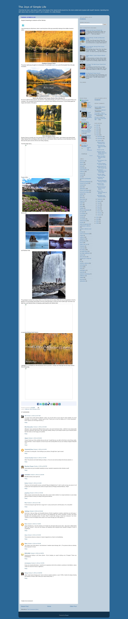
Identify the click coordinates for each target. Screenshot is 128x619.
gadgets (82, 194)
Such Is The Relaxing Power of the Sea (102, 192)
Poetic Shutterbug (86, 135)
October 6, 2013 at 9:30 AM (34, 543)
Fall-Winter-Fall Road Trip (100, 178)
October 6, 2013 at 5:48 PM (37, 553)
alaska (81, 162)
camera (81, 173)
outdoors (82, 237)
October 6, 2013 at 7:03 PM (37, 563)
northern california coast (85, 228)
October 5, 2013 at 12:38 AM (37, 474)
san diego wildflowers (85, 253)
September (100, 199)
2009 (97, 223)
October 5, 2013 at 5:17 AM (33, 502)
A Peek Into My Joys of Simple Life (94, 30)
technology (82, 265)
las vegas (82, 211)
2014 (97, 133)
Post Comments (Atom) (32, 609)
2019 (97, 125)
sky (80, 261)
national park (83, 220)
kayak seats (55, 65)
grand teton (82, 199)
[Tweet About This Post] (23, 26)
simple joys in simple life (85, 258)
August (99, 201)
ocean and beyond (84, 233)
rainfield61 (27, 474)
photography (83, 240)
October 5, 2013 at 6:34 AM (36, 511)
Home (49, 606)
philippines (82, 239)
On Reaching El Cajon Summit (93, 73)
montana (82, 215)
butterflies (82, 167)
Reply (26, 422)
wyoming (82, 279)
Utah (81, 268)
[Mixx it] (57, 405)
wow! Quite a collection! (100, 110)
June (98, 205)
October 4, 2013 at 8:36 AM (35, 438)
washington (82, 270)
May (98, 207)
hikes (81, 204)
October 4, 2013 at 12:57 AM (33, 415)
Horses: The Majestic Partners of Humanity (89, 105)
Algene (26, 438)
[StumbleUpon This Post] (43, 405)
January (99, 214)
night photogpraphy (84, 224)
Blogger (67, 615)
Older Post (73, 606)
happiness (82, 201)
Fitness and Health (84, 190)
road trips (82, 247)
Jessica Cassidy (29, 457)
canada (81, 175)
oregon (81, 235)
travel (38, 409)
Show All (90, 155)
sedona (81, 255)
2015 (97, 131)
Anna (26, 535)
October (99, 140)
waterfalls (82, 272)
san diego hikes (83, 251)
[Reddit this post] (51, 405)
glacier (81, 197)
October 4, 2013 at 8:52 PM (40, 466)
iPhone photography (84, 210)
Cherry (26, 573)
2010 (97, 221)
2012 (97, 217)
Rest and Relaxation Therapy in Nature (102, 181)
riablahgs (27, 511)
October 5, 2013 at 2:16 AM (34, 483)
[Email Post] (38, 407)
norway (81, 231)
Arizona (81, 164)
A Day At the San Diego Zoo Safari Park (101, 146)
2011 (97, 219)
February (99, 212)
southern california (84, 263)
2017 (97, 127)
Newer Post (24, 606)
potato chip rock (83, 244)
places (81, 242)
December (100, 136)
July (98, 203)
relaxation (82, 246)
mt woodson (83, 218)
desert (81, 186)
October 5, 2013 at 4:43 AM (36, 492)
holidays (82, 208)
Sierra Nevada (33, 409)
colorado (82, 185)
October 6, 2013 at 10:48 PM (35, 573)
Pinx (26, 502)
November (100, 138)
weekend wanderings (85, 274)
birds (81, 166)
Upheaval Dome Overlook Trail (101, 143)
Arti (25, 415)
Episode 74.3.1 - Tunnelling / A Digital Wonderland (89, 115)
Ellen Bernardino (29, 427)
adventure (82, 160)
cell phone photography (85, 178)
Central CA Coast (84, 183)
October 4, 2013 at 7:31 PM (39, 457)
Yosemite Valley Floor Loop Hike (101, 175)
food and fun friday (84, 192)
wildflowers (82, 275)
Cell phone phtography (85, 181)
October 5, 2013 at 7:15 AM (34, 523)
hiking (81, 206)
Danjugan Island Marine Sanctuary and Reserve (101, 153)
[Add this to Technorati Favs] (54, 405)
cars (81, 176)
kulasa (26, 483)
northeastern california (85, 226)
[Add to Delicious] (49, 405)
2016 (97, 129)
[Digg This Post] (46, 405)
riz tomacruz (28, 563)
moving (81, 217)
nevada (81, 222)
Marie (26, 543)
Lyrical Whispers (89, 137)
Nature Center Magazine (84, 101)
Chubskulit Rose (29, 449)
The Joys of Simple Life (32, 6)
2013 (97, 134)
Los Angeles (83, 213)
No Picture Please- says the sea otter (102, 164)
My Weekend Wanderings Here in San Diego (101, 171)
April (98, 209)
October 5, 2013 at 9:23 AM (34, 535)
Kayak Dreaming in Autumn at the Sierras (101, 188)
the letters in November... (84, 146)
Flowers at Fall (100, 149)
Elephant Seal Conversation (100, 184)
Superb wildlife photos (100, 107)
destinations (83, 188)
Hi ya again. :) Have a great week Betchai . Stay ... (101, 114)
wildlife (81, 277)
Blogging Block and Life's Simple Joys (102, 167)
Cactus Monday (83, 169)
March (99, 210)
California (27, 409)
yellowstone (82, 281)
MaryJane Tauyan (29, 466)
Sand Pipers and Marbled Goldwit (101, 196)
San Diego (82, 249)
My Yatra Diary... (85, 122)
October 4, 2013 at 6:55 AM (40, 427)
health (81, 202)
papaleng (27, 492)
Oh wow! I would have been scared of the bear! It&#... (100, 118)
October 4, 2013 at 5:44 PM (40, 449)
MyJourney (84, 111)
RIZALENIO (27, 553)
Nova (26, 523)
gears (81, 195)
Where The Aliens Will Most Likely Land (101, 157)
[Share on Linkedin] (59, 405)
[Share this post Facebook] (38, 405)
